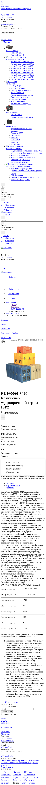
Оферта (4, 765)
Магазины (5, 734)
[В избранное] (3, 415)
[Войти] (2, 265)
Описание (10, 483)
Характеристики (13, 485)
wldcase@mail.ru (7, 24)
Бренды (4, 721)
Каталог (4, 718)
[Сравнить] (3, 418)
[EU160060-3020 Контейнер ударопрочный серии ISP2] (23, 364)
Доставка (10, 488)
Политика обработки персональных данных (19, 763)
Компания (5, 723)
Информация (6, 727)
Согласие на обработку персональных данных (20, 760)
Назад (14, 305)
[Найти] (3, 199)
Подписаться (7, 712)
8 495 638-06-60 (7, 15)
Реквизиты (5, 732)
